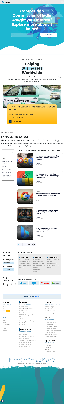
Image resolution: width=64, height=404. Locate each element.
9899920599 (8, 263)
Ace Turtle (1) (6, 172)
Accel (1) (4, 164)
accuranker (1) (6, 169)
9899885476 (8, 270)
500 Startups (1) (7, 161)
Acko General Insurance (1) (6, 176)
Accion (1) (5, 167)
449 (29, 244)
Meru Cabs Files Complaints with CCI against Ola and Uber (32, 108)
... (26, 244)
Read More (37, 296)
